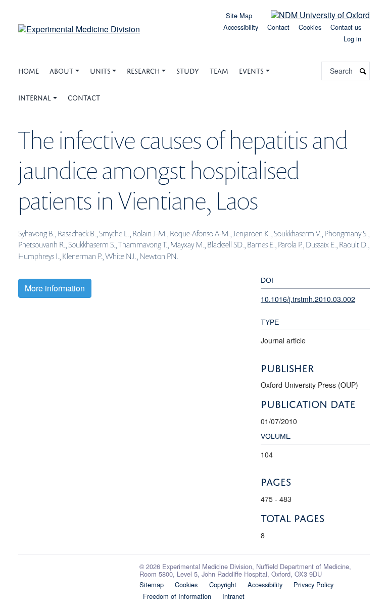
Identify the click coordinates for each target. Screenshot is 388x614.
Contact (278, 27)
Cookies (310, 27)
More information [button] (55, 288)
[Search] (363, 71)
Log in (352, 38)
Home (28, 70)
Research (143, 70)
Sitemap (151, 584)
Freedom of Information (177, 596)
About (61, 70)
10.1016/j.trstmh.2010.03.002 (308, 299)
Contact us (345, 27)
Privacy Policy (313, 584)
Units (100, 70)
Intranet (233, 596)
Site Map (239, 15)
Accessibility (240, 27)
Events (251, 70)
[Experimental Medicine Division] (79, 25)
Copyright (222, 584)
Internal (34, 96)
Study (187, 70)
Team (219, 70)
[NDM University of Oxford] (313, 14)
